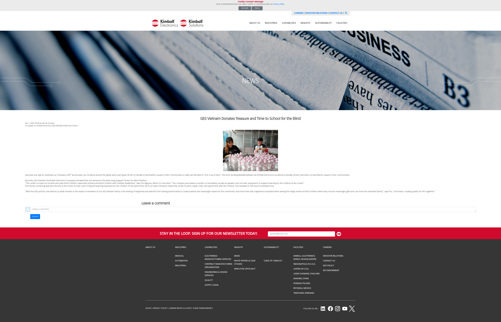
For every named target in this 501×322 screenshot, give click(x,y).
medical (179, 256)
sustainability (323, 23)
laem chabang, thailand (306, 274)
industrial (180, 266)
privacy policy (160, 308)
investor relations (333, 256)
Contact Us (335, 13)
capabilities (289, 23)
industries (271, 23)
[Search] (345, 13)
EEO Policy (328, 266)
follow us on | (310, 309)
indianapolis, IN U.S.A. (304, 264)
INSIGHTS (305, 23)
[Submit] (339, 234)
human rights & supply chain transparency (191, 308)
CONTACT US (329, 261)
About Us (150, 247)
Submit (35, 217)
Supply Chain (211, 285)
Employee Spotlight (244, 269)
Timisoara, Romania (303, 293)
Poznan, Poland (301, 283)
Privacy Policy (278, 4)
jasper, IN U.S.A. (301, 269)
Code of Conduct (273, 261)
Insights (238, 247)
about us (254, 23)
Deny (257, 8)
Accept (245, 8)
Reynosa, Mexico (302, 288)
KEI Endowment (331, 270)
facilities (341, 23)
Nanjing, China (301, 279)
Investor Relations (316, 13)
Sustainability (271, 247)
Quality (209, 280)
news (237, 256)
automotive (181, 261)
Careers (298, 13)
